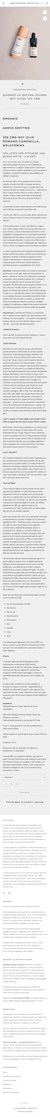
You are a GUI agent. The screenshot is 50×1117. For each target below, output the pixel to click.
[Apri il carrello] (47, 3)
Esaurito (25, 792)
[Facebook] (4, 893)
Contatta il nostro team (12, 1076)
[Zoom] (45, 12)
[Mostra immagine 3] (27, 83)
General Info (7, 1088)
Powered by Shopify (25, 1111)
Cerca (5, 1072)
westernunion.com (10, 931)
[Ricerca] (42, 3)
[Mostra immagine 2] (25, 83)
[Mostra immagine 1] (22, 83)
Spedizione (7, 1084)
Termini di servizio (9, 1080)
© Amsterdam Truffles (25, 1108)
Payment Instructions (11, 1092)
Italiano (24, 1103)
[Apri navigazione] (3, 3)
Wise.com (22, 931)
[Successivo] (32, 83)
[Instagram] (9, 893)
